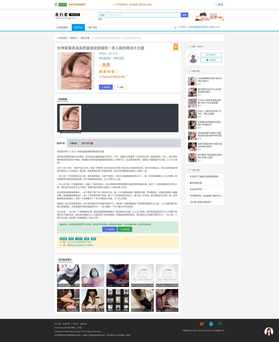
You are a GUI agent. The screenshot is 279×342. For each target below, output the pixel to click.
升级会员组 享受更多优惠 (113, 76)
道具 (86, 238)
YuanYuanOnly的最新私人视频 (79, 242)
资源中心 (78, 27)
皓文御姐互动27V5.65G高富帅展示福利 (209, 90)
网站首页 (63, 27)
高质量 (63, 238)
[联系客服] (211, 324)
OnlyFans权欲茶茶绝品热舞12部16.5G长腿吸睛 (209, 101)
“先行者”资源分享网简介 (200, 201)
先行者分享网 (69, 327)
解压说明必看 (195, 182)
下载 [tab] (73, 143)
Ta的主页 (212, 54)
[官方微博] (201, 324)
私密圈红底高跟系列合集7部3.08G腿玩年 (209, 123)
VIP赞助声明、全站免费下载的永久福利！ (206, 195)
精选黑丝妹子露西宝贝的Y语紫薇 (80, 245)
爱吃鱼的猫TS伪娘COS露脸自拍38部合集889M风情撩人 (210, 134)
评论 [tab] (87, 143)
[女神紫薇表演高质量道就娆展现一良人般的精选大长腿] (70, 117)
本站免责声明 (122, 4)
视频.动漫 (85, 37)
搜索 (185, 14)
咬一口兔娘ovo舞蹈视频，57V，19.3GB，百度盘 (206, 27)
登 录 (220, 4)
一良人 (79, 238)
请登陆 (107, 87)
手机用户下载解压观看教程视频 (203, 176)
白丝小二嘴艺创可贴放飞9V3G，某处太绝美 (209, 112)
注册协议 (83, 323)
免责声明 (66, 323)
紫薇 (93, 238)
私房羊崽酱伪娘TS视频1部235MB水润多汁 (210, 145)
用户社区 (92, 27)
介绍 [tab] (61, 143)
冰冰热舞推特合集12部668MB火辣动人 (210, 79)
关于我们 (57, 323)
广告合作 (74, 323)
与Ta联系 (212, 60)
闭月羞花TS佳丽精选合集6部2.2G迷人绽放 (210, 156)
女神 (71, 238)
